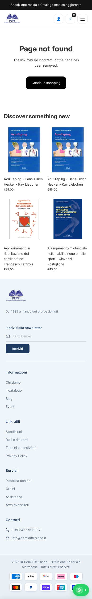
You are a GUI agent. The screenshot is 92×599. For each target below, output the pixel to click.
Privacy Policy (16, 456)
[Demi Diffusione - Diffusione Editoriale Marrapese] (12, 18)
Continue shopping (46, 83)
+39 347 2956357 (26, 530)
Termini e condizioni (21, 448)
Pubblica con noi (18, 481)
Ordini (10, 489)
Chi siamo (13, 382)
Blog (9, 399)
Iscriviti (17, 349)
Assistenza (14, 497)
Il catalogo (14, 390)
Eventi (10, 406)
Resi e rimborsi (17, 440)
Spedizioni (14, 432)
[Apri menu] (82, 18)
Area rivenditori (17, 505)
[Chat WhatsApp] (81, 590)
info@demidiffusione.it (29, 538)
